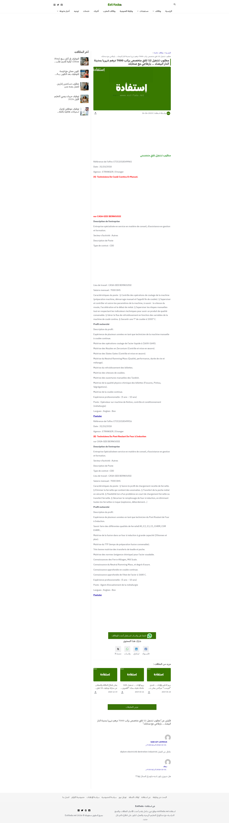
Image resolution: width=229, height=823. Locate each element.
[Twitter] (58, 5)
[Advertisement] (114, 31)
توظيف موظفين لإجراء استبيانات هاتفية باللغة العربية (69, 110)
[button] (174, 4)
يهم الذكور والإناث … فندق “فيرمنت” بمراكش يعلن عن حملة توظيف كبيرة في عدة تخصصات (159, 686)
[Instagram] (54, 5)
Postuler (97, 416)
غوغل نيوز (123, 797)
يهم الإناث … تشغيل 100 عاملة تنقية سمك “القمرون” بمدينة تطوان (132, 686)
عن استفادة (146, 797)
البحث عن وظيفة (160, 797)
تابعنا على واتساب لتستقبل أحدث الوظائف (129, 635)
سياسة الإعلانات (93, 797)
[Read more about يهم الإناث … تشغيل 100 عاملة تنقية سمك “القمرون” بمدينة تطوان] (132, 674)
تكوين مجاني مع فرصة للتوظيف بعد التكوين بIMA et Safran (66, 72)
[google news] (86, 810)
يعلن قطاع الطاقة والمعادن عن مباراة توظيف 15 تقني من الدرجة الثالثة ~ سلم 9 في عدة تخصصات (105, 686)
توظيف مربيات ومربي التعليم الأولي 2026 (66, 97)
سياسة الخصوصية (109, 797)
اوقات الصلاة (134, 797)
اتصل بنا (65, 797)
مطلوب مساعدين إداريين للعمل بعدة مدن (68, 85)
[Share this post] (95, 113)
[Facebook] (62, 5)
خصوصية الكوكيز (78, 797)
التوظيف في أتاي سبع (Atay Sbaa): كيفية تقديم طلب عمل (66, 60)
